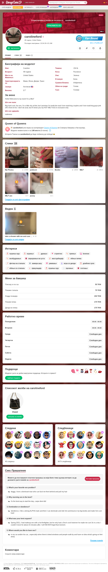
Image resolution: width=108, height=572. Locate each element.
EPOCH (51, 563)
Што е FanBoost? (96, 43)
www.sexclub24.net (29, 563)
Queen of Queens (50, 128)
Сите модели (6, 7)
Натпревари (54, 7)
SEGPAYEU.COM (59, 563)
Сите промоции (41, 7)
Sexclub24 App (68, 7)
